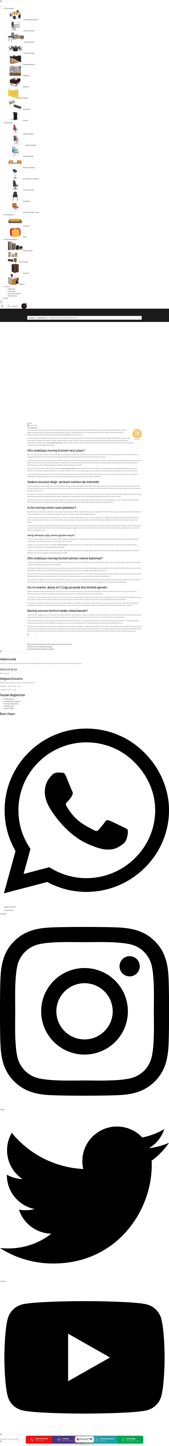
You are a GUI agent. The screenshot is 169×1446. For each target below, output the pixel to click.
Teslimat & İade (9, 706)
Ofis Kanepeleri (9, 215)
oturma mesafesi (62, 545)
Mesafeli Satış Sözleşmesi (12, 701)
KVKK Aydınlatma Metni (11, 704)
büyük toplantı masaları (68, 468)
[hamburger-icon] (1, 6)
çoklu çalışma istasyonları (54, 443)
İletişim (6, 298)
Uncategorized (42, 318)
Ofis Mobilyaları (9, 8)
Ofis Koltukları (8, 123)
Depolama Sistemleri (10, 239)
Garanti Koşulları (9, 708)
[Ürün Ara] (2, 306)
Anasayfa (32, 318)
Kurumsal (7, 286)
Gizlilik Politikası (9, 699)
